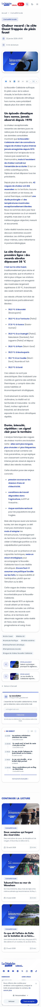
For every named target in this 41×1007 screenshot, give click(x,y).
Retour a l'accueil (10, 686)
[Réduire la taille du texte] (30, 81)
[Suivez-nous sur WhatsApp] (27, 971)
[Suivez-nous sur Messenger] (8, 971)
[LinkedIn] (14, 81)
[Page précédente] (28, 731)
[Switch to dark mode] (32, 4)
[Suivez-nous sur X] (22, 971)
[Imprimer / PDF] (27, 81)
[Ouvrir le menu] (37, 4)
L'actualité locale (16, 13)
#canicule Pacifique (10, 640)
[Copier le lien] (22, 81)
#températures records (12, 649)
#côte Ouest (8, 636)
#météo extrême (27, 640)
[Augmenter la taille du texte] (36, 81)
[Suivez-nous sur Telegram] (18, 971)
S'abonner (20, 715)
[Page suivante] (35, 731)
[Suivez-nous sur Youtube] (13, 971)
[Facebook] (6, 81)
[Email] (18, 81)
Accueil (4, 13)
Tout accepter (29, 1001)
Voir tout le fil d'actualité (19, 779)
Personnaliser (20, 995)
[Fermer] (36, 983)
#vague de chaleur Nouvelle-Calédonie (17, 653)
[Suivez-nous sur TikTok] (36, 971)
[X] (10, 81)
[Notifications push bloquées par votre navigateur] (27, 4)
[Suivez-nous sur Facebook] (4, 971)
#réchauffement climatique (13, 645)
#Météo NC (20, 636)
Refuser (12, 1001)
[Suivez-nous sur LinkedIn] (31, 971)
